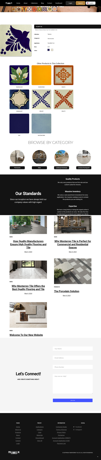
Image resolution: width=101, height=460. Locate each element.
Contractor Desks (61, 427)
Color (39, 432)
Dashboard (58, 3)
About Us (18, 430)
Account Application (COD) (61, 441)
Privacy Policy (61, 432)
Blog (42, 3)
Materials (40, 435)
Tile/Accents (17, 167)
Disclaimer (61, 435)
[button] (91, 3)
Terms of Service (61, 430)
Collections (34, 3)
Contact (49, 3)
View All (39, 441)
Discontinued (40, 438)
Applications (40, 427)
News (11, 236)
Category (40, 430)
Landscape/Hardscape (61, 167)
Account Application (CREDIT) (61, 438)
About (25, 3)
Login (18, 443)
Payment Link (61, 443)
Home (18, 3)
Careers (18, 441)
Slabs (39, 167)
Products (57, 287)
